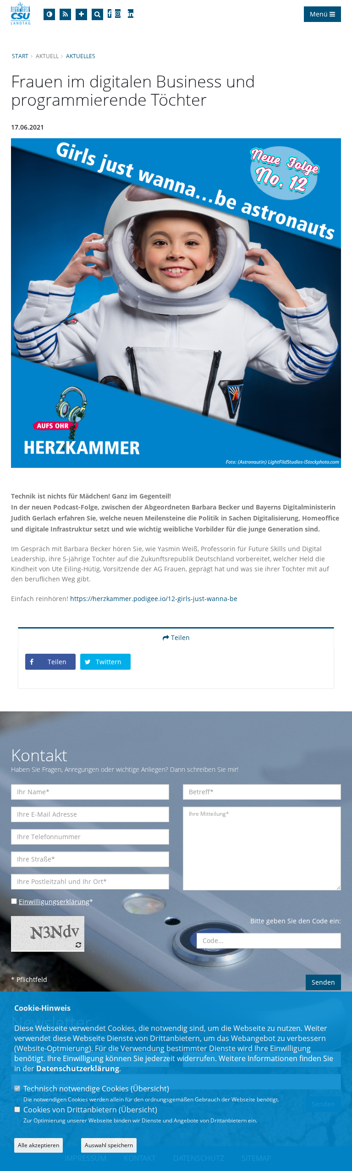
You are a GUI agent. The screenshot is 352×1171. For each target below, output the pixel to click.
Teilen (179, 637)
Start (20, 56)
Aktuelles (80, 56)
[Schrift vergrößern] (81, 14)
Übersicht (150, 1089)
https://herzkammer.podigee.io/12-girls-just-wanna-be (153, 598)
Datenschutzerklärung (77, 1068)
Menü (320, 14)
